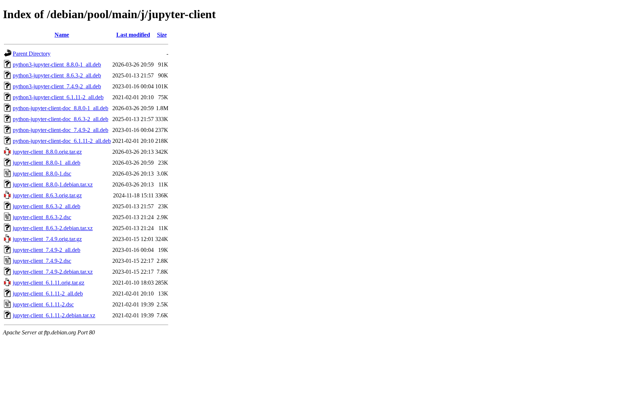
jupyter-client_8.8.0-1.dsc (42, 173)
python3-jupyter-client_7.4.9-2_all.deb (57, 86)
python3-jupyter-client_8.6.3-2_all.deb (57, 75)
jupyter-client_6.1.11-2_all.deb (48, 293)
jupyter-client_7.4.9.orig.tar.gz (47, 239)
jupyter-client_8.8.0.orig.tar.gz (47, 152)
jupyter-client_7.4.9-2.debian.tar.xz (53, 272)
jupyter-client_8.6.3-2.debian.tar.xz (53, 228)
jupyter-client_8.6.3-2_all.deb (46, 206)
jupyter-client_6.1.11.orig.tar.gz (48, 283)
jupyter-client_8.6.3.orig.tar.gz (47, 195)
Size (162, 35)
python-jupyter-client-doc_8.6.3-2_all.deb (60, 119)
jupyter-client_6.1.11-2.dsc (43, 304)
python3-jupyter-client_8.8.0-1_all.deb (57, 64)
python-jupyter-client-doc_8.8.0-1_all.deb (60, 108)
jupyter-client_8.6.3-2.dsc (42, 217)
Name (62, 35)
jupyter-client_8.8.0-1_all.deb (46, 163)
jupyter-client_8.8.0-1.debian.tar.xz (53, 184)
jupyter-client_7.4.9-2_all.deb (46, 250)
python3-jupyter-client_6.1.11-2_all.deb (58, 97)
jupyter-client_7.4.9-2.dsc (42, 261)
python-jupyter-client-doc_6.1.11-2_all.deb (62, 141)
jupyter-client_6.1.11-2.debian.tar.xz (54, 315)
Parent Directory (32, 54)
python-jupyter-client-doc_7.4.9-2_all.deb (60, 130)
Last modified (133, 35)
